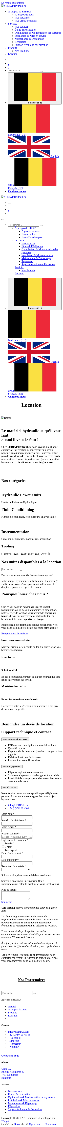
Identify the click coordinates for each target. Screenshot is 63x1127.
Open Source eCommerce (42, 1124)
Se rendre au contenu (12, 2)
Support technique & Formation (25, 1109)
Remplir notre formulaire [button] (14, 633)
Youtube (14, 1046)
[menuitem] (19, 11)
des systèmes (31, 1097)
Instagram (16, 1043)
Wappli (5, 1121)
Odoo (17, 1124)
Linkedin (14, 1040)
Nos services (15, 1091)
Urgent (8, 846)
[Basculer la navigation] (9, 203)
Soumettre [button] (6, 902)
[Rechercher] (41, 71)
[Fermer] (2, 219)
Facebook (16, 1037)
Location (12, 1015)
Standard (9, 843)
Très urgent (11, 850)
